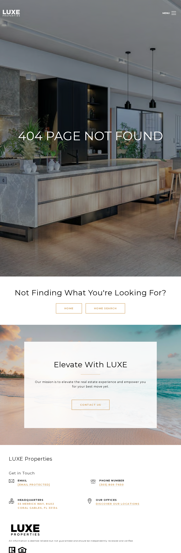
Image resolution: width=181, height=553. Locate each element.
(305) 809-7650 (111, 484)
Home (69, 308)
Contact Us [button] (90, 404)
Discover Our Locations (117, 503)
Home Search (105, 308)
